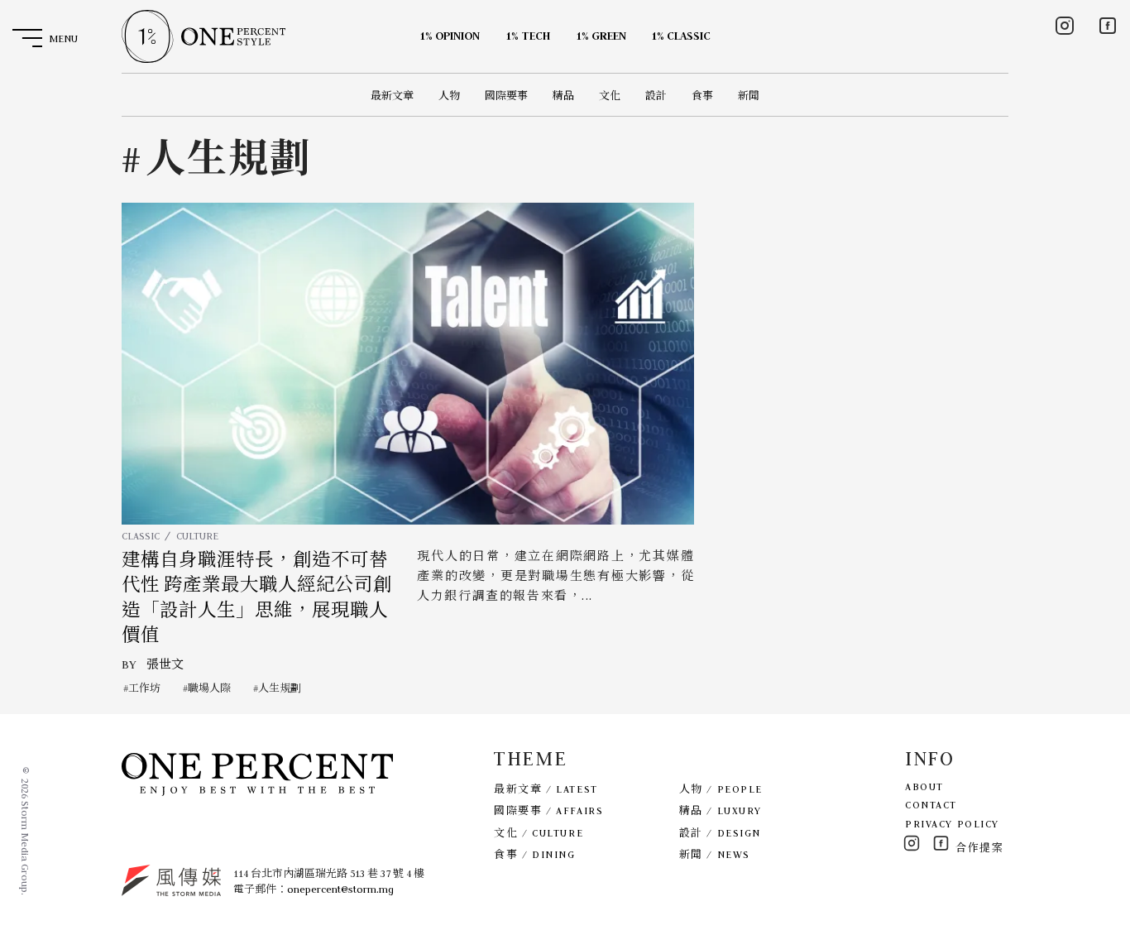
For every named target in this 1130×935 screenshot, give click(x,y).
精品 (563, 95)
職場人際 (209, 688)
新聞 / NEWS (714, 854)
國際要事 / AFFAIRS (548, 810)
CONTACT (931, 804)
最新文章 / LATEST (545, 789)
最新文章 (392, 95)
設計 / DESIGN (720, 833)
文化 (609, 95)
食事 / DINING (534, 854)
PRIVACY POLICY (952, 824)
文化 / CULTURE (538, 833)
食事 (702, 95)
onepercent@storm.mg (340, 889)
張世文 (165, 664)
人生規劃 (279, 688)
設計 (656, 95)
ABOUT (924, 786)
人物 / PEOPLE (721, 789)
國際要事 (506, 95)
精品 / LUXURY (720, 810)
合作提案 (979, 848)
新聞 (748, 95)
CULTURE (197, 536)
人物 (449, 95)
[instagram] (1064, 25)
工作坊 (144, 688)
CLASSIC (141, 536)
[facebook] (1107, 25)
